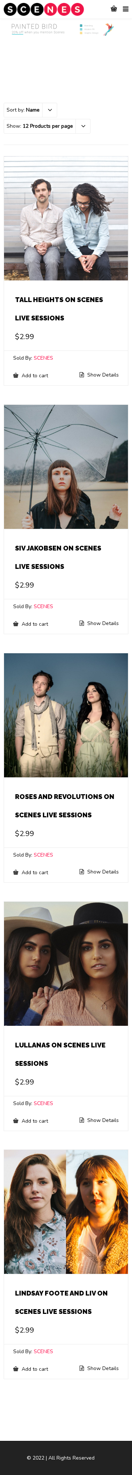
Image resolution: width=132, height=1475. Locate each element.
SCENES (43, 358)
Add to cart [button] (34, 375)
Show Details (102, 375)
